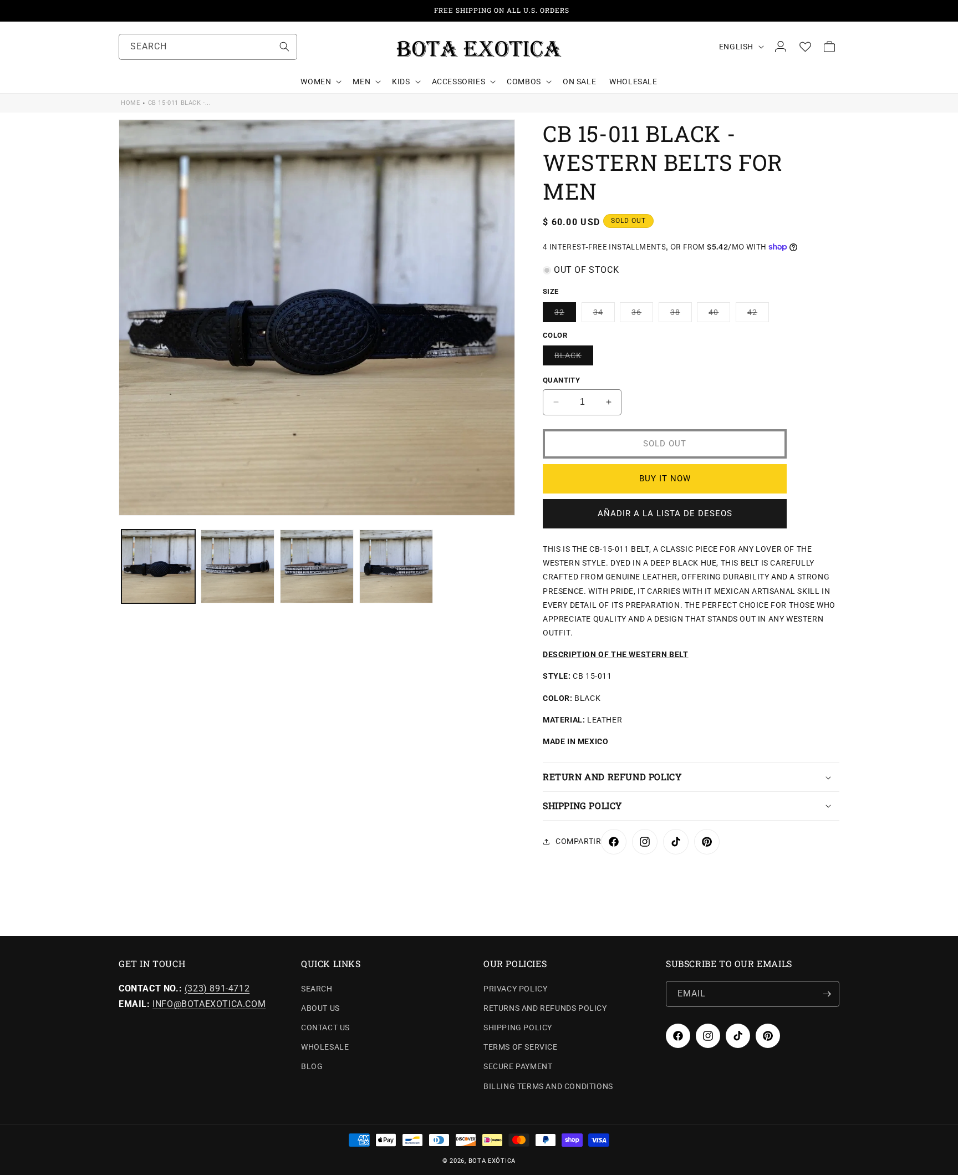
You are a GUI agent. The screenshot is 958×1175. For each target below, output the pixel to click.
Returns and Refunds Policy (545, 1008)
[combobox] (208, 46)
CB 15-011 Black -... (179, 102)
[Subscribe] (826, 994)
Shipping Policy (517, 1027)
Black (573, 357)
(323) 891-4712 (217, 988)
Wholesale (325, 1046)
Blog (312, 1066)
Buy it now (665, 479)
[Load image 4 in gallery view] (396, 566)
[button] (320, 81)
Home (130, 102)
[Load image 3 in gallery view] (317, 566)
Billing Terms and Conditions (548, 1086)
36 (642, 314)
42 (758, 314)
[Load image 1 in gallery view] (158, 566)
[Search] (284, 46)
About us (320, 1008)
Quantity (561, 380)
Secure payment (517, 1066)
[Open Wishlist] (805, 46)
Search (317, 988)
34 (604, 314)
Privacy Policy (515, 988)
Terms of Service (520, 1046)
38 (681, 314)
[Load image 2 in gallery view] (237, 566)
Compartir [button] (578, 841)
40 (719, 314)
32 (565, 314)
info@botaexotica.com (209, 1004)
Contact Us (325, 1027)
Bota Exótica (492, 1160)
